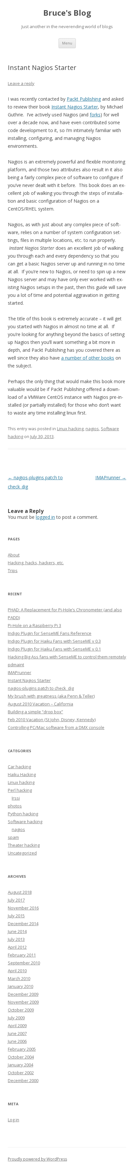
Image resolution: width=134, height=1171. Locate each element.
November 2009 (23, 1002)
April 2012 (17, 947)
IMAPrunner (110, 477)
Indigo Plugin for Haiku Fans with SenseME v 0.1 (54, 649)
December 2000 (23, 1080)
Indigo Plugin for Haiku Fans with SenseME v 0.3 (54, 641)
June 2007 (17, 1033)
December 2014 (23, 923)
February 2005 (22, 1049)
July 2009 (16, 1018)
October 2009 (21, 1010)
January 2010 (20, 986)
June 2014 (17, 931)
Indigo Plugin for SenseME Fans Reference (49, 633)
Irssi (16, 798)
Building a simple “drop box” (35, 712)
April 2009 (17, 1025)
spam (13, 837)
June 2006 (17, 1041)
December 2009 (23, 994)
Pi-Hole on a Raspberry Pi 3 (34, 625)
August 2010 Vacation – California (40, 704)
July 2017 (16, 900)
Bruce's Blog (67, 13)
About (14, 555)
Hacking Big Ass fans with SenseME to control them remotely (67, 657)
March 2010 (19, 978)
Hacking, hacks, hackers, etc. (36, 563)
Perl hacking (20, 790)
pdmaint (16, 665)
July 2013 (16, 939)
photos (15, 806)
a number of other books (87, 358)
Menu (67, 43)
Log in (13, 1120)
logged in (45, 517)
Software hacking (25, 821)
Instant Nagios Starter (74, 107)
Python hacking (23, 814)
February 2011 (22, 955)
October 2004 (21, 1057)
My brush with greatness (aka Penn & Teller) (51, 696)
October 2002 (21, 1073)
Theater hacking (24, 845)
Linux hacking (70, 429)
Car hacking (19, 767)
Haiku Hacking (22, 774)
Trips (13, 570)
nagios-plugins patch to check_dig (41, 688)
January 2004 (20, 1065)
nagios (92, 429)
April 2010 (17, 971)
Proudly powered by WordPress (37, 1159)
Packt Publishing (84, 99)
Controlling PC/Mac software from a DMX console (56, 727)
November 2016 (23, 908)
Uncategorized (22, 853)
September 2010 (24, 963)
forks (95, 114)
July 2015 (16, 916)
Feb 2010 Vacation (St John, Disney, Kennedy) (52, 719)
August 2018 (20, 892)
